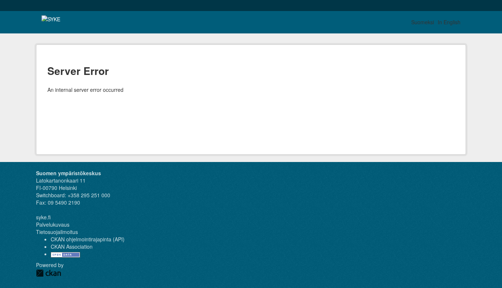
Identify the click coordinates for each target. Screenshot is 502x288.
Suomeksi (422, 22)
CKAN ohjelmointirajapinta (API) (88, 239)
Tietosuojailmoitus (57, 231)
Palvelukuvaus (52, 224)
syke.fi (43, 217)
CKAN (48, 273)
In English (449, 22)
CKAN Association (72, 246)
